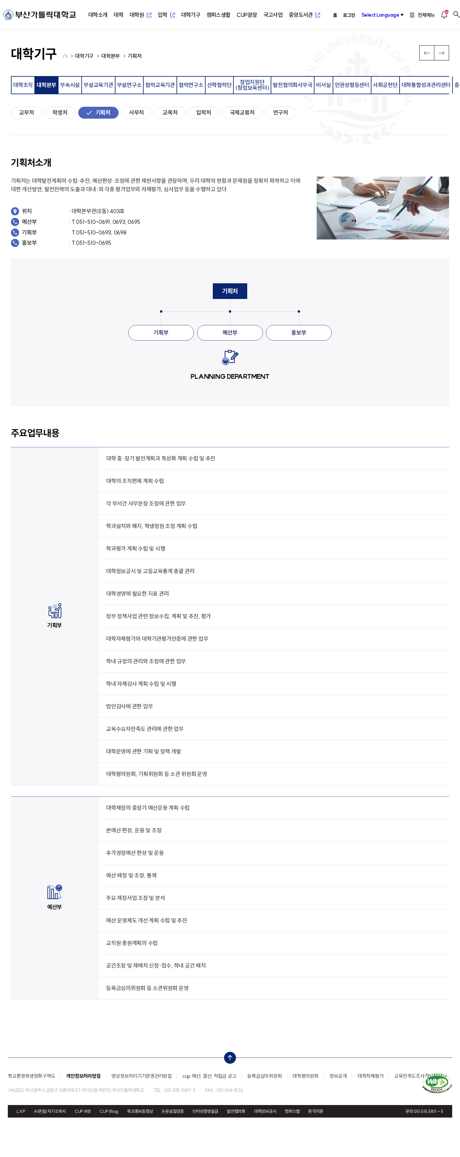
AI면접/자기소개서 (50, 1111)
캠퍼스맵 (292, 1111)
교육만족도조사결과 (413, 1075)
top (228, 1056)
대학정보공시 (265, 1111)
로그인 (349, 15)
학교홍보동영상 (140, 1111)
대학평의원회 (306, 1075)
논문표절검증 (172, 1111)
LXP (21, 1111)
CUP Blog (109, 1111)
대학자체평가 (371, 1075)
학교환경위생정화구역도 (31, 1075)
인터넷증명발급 (205, 1111)
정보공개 (338, 1075)
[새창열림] (437, 1083)
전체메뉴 (426, 15)
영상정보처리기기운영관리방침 (141, 1075)
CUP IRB (82, 1111)
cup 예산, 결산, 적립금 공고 (210, 1075)
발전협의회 (236, 1111)
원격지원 (315, 1111)
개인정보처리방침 (83, 1075)
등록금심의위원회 (264, 1075)
